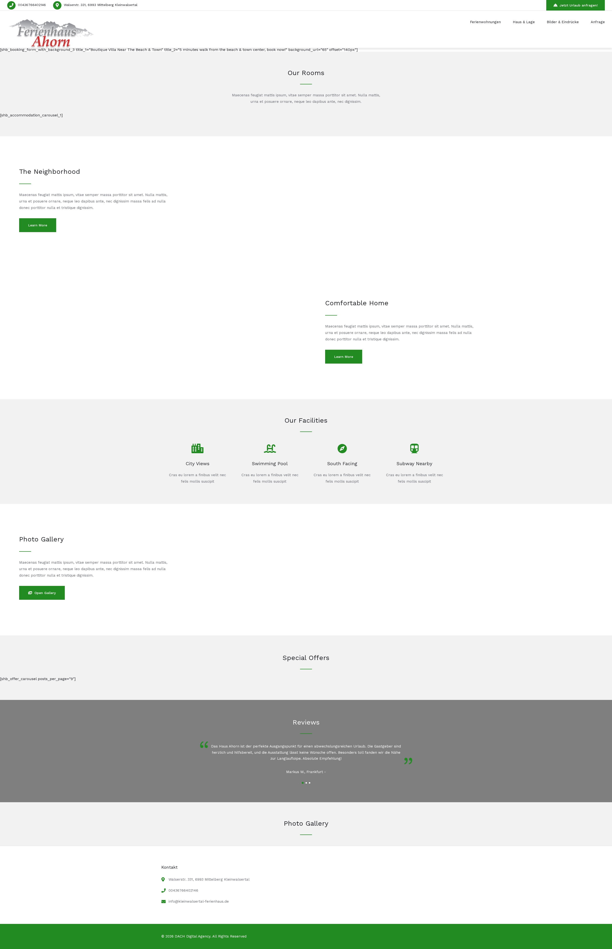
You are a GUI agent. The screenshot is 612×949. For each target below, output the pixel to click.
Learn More (37, 225)
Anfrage (598, 22)
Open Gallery (45, 593)
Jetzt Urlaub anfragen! (579, 5)
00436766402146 (32, 5)
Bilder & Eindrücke (563, 22)
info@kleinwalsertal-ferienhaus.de (199, 901)
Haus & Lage (524, 22)
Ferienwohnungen (485, 22)
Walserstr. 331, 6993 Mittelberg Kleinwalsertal (100, 5)
